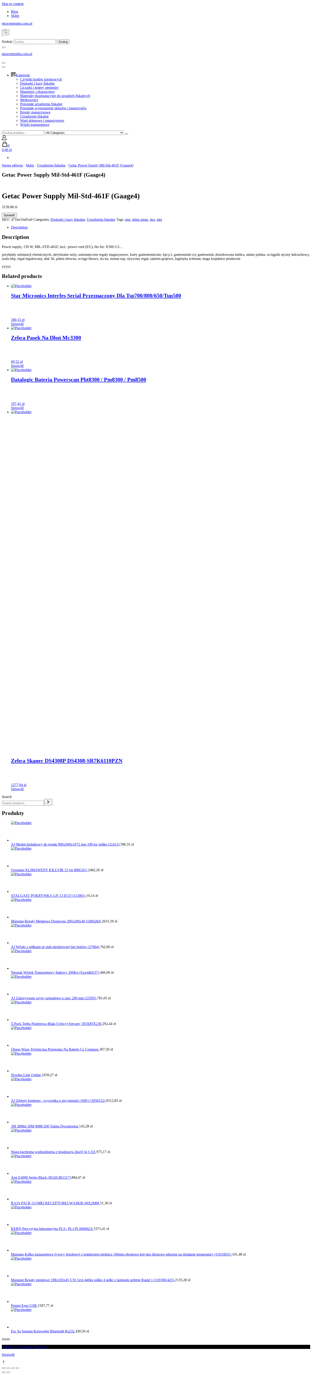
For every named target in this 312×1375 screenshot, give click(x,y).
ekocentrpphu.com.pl (17, 23)
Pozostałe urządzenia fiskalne (41, 104)
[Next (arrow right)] (8, 1372)
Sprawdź (9, 215)
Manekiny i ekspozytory (37, 92)
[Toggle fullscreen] (13, 1368)
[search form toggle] (5, 32)
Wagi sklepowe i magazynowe (42, 120)
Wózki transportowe (34, 125)
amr (127, 219)
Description (19, 227)
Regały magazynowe (35, 112)
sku (152, 219)
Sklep (15, 16)
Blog (14, 11)
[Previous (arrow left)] (3, 1372)
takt (159, 219)
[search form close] (3, 47)
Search (7, 797)
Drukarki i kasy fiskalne (37, 83)
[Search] (48, 802)
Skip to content (13, 4)
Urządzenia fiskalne (34, 116)
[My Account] (4, 139)
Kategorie (23, 75)
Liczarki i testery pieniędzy (39, 87)
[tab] (160, 227)
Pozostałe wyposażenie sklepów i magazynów (53, 108)
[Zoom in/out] (17, 1368)
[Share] (8, 1368)
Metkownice (29, 100)
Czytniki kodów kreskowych (41, 79)
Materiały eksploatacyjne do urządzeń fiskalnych (55, 96)
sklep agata (140, 219)
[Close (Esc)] (3, 1368)
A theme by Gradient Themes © (25, 1347)
